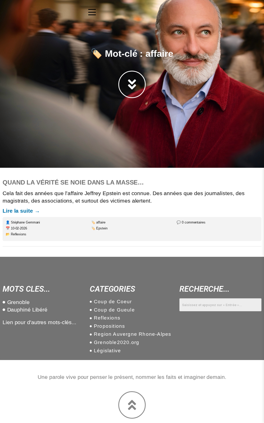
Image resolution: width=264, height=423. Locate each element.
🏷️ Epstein (99, 228)
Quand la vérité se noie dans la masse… (73, 182)
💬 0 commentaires (191, 222)
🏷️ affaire (98, 222)
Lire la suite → (21, 211)
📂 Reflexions (16, 234)
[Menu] (92, 12)
